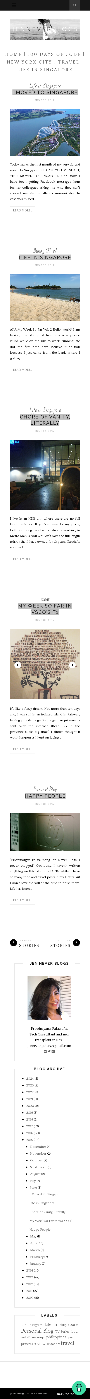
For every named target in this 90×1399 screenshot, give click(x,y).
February (36, 1257)
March (35, 1250)
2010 (29, 1298)
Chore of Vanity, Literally (47, 1212)
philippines (56, 1337)
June (33, 1188)
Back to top (67, 1394)
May (33, 1236)
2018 (29, 1119)
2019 (29, 1113)
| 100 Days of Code (52, 54)
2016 (29, 1133)
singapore (53, 1344)
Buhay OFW (45, 251)
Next (72, 665)
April (34, 1243)
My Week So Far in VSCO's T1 (51, 1221)
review (40, 1344)
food (74, 1332)
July (33, 1181)
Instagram (35, 1325)
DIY (23, 1325)
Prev (17, 665)
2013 (29, 1277)
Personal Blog (45, 789)
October (36, 1160)
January (35, 1264)
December (38, 1147)
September (38, 1167)
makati (25, 1337)
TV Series (62, 1332)
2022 (30, 1092)
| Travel (67, 62)
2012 (29, 1284)
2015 (29, 1140)
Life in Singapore (45, 86)
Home (13, 54)
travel (67, 1343)
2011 (29, 1291)
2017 (29, 1126)
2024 (30, 1079)
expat (45, 599)
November (38, 1153)
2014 (29, 1270)
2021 (29, 1099)
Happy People (45, 796)
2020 (30, 1106)
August (35, 1174)
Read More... (23, 210)
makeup (38, 1337)
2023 (30, 1085)
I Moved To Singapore (45, 92)
